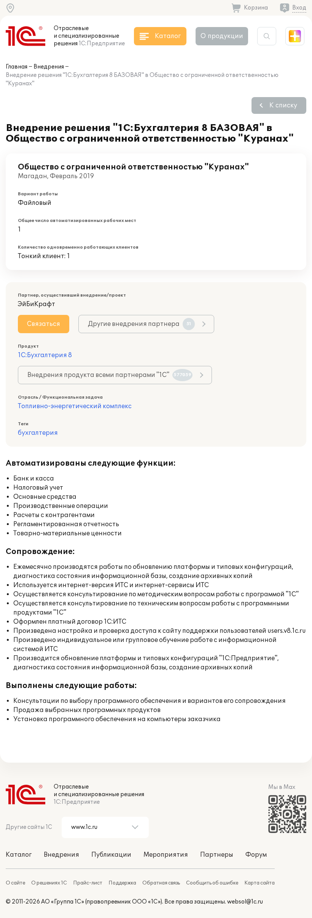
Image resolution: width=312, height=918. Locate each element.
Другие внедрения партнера (139, 324)
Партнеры (216, 855)
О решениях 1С (49, 883)
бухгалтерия (38, 433)
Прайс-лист (87, 883)
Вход (299, 8)
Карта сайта (259, 883)
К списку (283, 105)
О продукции (222, 36)
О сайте (15, 883)
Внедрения (48, 67)
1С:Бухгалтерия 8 (45, 355)
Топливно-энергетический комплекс (75, 406)
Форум (256, 855)
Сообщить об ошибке (212, 883)
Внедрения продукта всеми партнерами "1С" (109, 375)
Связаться (43, 324)
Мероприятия (165, 855)
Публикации (111, 855)
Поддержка (122, 883)
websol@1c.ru (245, 902)
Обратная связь (161, 883)
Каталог (19, 855)
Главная (16, 67)
